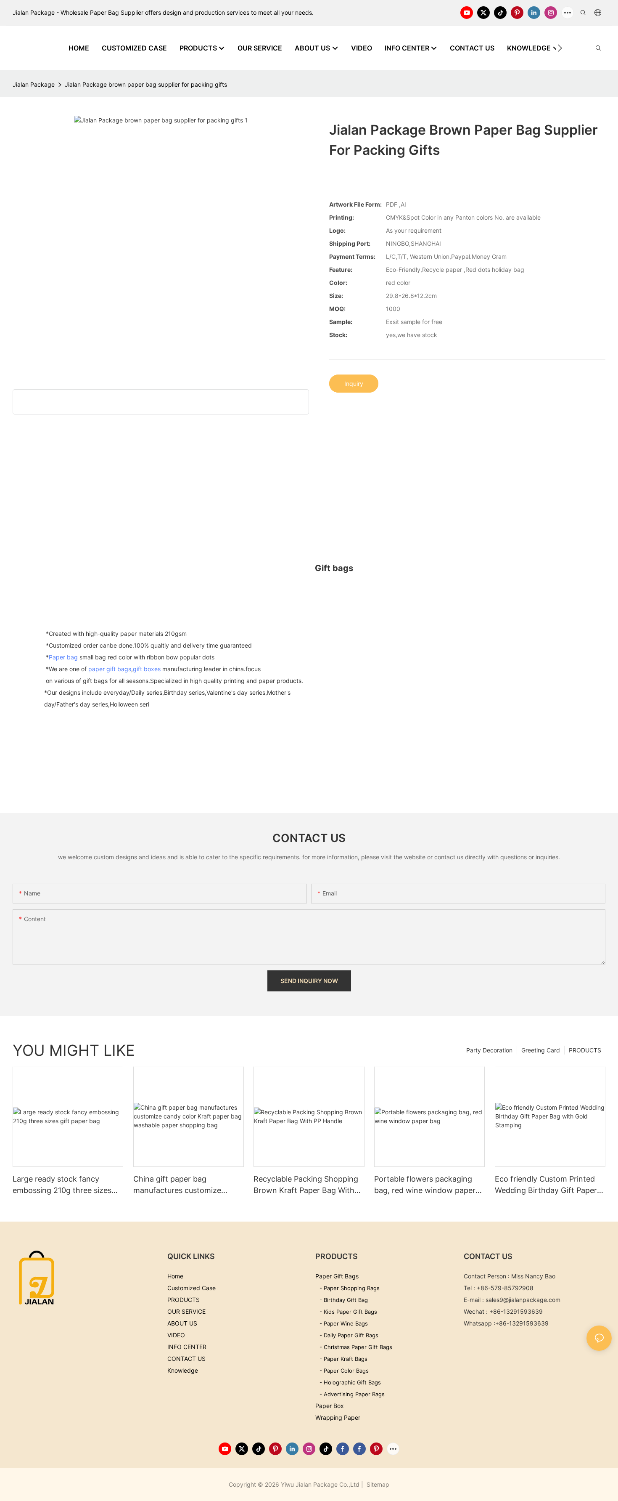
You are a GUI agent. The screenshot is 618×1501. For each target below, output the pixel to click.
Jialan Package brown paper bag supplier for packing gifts (146, 84)
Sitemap (377, 1484)
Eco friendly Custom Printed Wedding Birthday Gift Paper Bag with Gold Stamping (546, 1185)
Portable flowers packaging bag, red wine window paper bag (424, 1185)
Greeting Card (540, 1050)
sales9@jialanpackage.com (523, 1299)
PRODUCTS (585, 1050)
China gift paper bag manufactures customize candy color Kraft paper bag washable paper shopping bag (186, 1185)
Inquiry (353, 383)
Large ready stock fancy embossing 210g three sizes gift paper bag (62, 1185)
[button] (559, 48)
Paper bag (63, 657)
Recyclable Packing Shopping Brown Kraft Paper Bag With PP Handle (306, 1185)
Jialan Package (34, 84)
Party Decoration (489, 1050)
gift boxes (147, 668)
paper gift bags (109, 668)
